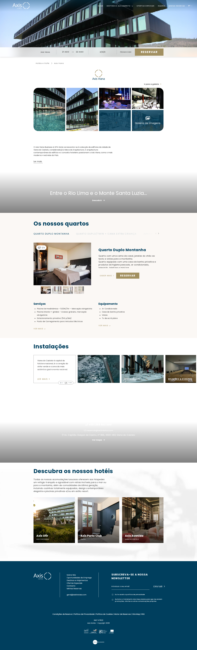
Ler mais (43, 379)
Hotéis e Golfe (42, 63)
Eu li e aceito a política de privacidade (130, 595)
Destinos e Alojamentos (77, 580)
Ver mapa (97, 440)
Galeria (161, 6)
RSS (143, 614)
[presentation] (3, 25)
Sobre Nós (71, 575)
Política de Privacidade (84, 614)
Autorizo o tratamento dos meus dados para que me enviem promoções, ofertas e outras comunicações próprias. (138, 600)
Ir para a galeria (151, 84)
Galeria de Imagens (147, 123)
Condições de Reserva (62, 614)
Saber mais (106, 276)
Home (100, 6)
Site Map (136, 614)
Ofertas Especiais (145, 6)
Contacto (71, 586)
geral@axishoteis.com (76, 594)
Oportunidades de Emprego (79, 577)
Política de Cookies (104, 614)
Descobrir (97, 200)
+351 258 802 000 (100, 424)
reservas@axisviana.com (100, 430)
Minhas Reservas (177, 6)
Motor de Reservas (122, 614)
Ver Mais (85, 381)
